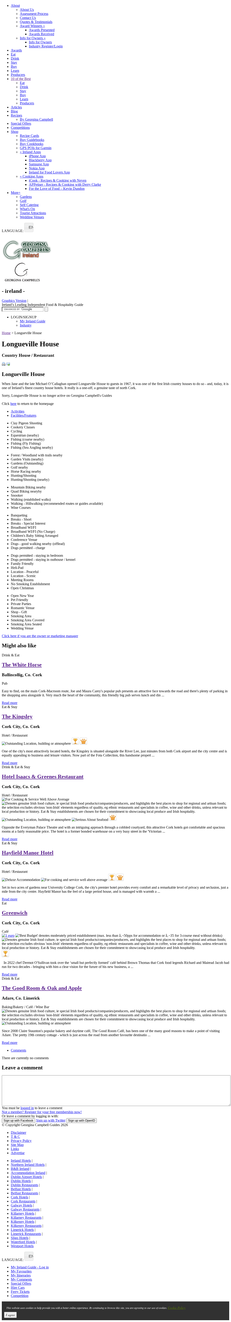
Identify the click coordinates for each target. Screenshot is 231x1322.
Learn (15, 71)
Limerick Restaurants (26, 1234)
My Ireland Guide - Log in (30, 1267)
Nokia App (37, 168)
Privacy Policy (21, 1141)
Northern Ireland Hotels (28, 1165)
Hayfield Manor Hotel (27, 853)
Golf (23, 201)
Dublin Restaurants (24, 1185)
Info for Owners (33, 38)
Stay (14, 62)
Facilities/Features (23, 415)
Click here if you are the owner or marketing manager (40, 636)
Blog (14, 111)
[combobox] (28, 227)
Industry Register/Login (46, 46)
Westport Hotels (22, 1246)
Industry (26, 325)
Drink (15, 58)
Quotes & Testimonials (36, 22)
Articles (16, 107)
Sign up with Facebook (18, 1120)
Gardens (26, 197)
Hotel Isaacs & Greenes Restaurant (42, 777)
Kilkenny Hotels (22, 1221)
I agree (10, 1315)
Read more (9, 703)
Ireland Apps (30, 152)
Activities (17, 411)
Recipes (16, 115)
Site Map (17, 1145)
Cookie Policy (176, 1308)
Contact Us (28, 18)
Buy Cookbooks (31, 144)
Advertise (18, 1153)
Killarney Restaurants (26, 1217)
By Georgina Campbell (36, 119)
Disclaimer (18, 1132)
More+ (16, 193)
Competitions (20, 127)
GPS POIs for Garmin (35, 148)
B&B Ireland (20, 1169)
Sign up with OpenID (81, 1120)
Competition (19, 1296)
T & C (15, 1137)
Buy (14, 66)
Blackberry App (40, 160)
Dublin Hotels (21, 1181)
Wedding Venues (32, 217)
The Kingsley (17, 716)
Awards (16, 50)
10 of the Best (21, 79)
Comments (18, 1050)
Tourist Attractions (33, 213)
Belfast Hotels (21, 1189)
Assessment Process (34, 14)
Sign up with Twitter (50, 1120)
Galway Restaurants (25, 1209)
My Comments (21, 1279)
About (15, 5)
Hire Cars (18, 1287)
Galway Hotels (21, 1205)
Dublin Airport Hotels (26, 1177)
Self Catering (29, 205)
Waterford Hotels (23, 1242)
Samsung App (39, 164)
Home (6, 333)
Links (15, 1149)
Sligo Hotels (19, 1238)
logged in (27, 1108)
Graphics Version (14, 301)
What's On (27, 209)
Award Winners (32, 26)
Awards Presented (42, 30)
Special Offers (21, 123)
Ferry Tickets (20, 1292)
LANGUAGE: (12, 231)
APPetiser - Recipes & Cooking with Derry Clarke (65, 184)
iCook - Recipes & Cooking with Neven (57, 180)
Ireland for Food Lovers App (49, 172)
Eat (13, 54)
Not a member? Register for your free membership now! (42, 1112)
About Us (27, 10)
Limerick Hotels (22, 1230)
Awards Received (41, 34)
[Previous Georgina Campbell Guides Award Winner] (75, 741)
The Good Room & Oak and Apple (42, 988)
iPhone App (37, 156)
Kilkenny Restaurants (26, 1226)
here (13, 404)
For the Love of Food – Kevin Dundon (57, 188)
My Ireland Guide (32, 321)
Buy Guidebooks (32, 140)
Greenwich (14, 913)
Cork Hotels (19, 1197)
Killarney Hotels (22, 1213)
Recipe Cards (29, 136)
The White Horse (22, 665)
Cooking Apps (31, 176)
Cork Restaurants (23, 1201)
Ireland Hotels (21, 1160)
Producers (18, 75)
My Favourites (21, 1271)
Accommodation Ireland (28, 1173)
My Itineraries (21, 1275)
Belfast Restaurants (24, 1193)
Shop (14, 132)
